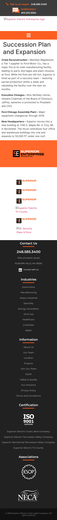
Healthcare (28, 319)
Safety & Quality (28, 379)
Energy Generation (28, 308)
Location (28, 358)
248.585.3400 (39, 4)
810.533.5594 (28, 12)
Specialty (28, 303)
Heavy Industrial (28, 298)
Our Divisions (28, 385)
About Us (29, 347)
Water (28, 330)
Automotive (28, 287)
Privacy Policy (28, 390)
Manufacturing (29, 292)
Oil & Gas (28, 314)
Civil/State (28, 325)
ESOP (29, 374)
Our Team (28, 352)
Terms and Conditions (28, 395)
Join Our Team (28, 368)
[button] (28, 35)
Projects (28, 363)
